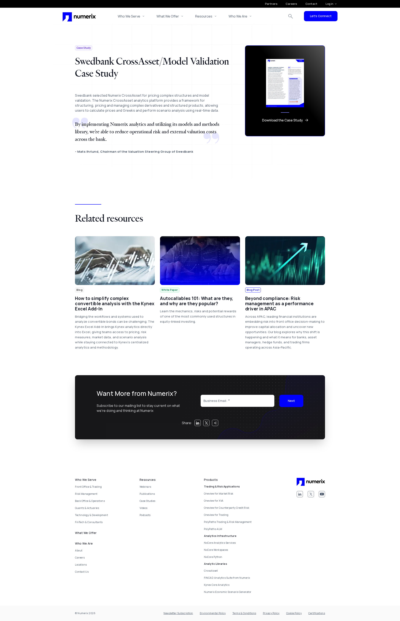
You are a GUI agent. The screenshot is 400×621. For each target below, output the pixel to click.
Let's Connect (321, 16)
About (78, 550)
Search (291, 16)
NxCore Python (213, 557)
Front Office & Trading (88, 487)
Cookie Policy (294, 613)
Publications (147, 494)
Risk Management (86, 494)
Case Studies (147, 501)
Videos (144, 508)
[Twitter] (311, 494)
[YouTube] (322, 494)
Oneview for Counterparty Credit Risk (226, 508)
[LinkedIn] (300, 494)
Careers (291, 4)
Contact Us (82, 572)
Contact (311, 4)
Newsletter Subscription (178, 613)
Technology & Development (91, 515)
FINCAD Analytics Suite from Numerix (227, 578)
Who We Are (238, 16)
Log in (329, 4)
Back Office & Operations (90, 501)
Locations (81, 564)
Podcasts (145, 515)
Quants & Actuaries (87, 508)
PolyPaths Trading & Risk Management (228, 522)
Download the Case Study (282, 120)
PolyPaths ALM (213, 529)
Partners (271, 4)
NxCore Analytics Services (220, 543)
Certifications (316, 613)
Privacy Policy (271, 613)
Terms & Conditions (244, 613)
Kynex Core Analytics (216, 585)
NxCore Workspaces (216, 550)
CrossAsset (211, 570)
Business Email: (216, 401)
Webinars (145, 487)
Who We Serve (129, 16)
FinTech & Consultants (89, 522)
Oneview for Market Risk (218, 493)
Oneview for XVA (214, 500)
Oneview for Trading (216, 515)
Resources (203, 16)
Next (291, 401)
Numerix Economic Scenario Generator (227, 592)
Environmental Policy (213, 613)
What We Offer (167, 16)
